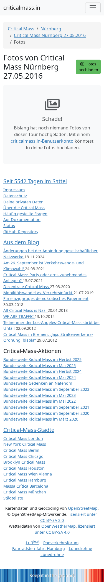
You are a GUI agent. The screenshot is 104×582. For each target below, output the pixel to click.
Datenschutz (15, 195)
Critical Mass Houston (24, 468)
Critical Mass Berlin (21, 450)
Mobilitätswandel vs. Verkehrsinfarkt (38, 292)
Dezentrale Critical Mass (26, 286)
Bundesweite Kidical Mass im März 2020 (40, 419)
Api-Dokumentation (21, 219)
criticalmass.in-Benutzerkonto (42, 141)
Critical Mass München (24, 492)
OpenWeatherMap (58, 526)
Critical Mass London (23, 438)
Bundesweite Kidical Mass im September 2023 (46, 389)
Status (9, 225)
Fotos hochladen (88, 66)
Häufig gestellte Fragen (25, 213)
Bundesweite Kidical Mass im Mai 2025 (39, 365)
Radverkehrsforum (60, 542)
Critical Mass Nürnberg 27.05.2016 (50, 35)
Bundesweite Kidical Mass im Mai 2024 (39, 377)
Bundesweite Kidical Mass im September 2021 (46, 407)
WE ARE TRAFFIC (19, 316)
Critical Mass (21, 29)
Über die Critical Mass (24, 207)
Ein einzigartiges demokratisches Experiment (45, 298)
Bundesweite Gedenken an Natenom (37, 383)
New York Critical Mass (24, 444)
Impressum (14, 189)
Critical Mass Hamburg (24, 480)
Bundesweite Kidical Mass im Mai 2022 (39, 401)
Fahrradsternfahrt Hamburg (38, 548)
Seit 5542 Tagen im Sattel (35, 181)
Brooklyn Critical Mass (24, 462)
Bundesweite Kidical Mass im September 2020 (46, 413)
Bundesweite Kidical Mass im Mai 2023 (39, 395)
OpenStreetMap (83, 508)
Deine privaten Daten (23, 201)
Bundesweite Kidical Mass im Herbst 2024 (42, 371)
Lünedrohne (80, 548)
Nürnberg (50, 29)
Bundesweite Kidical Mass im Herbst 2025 (42, 359)
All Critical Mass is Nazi (25, 310)
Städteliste (13, 498)
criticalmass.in (21, 7)
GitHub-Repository (20, 231)
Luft (32, 542)
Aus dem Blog (21, 242)
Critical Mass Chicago (23, 456)
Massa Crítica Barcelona (25, 486)
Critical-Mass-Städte (28, 430)
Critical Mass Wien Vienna (27, 474)
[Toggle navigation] (93, 7)
